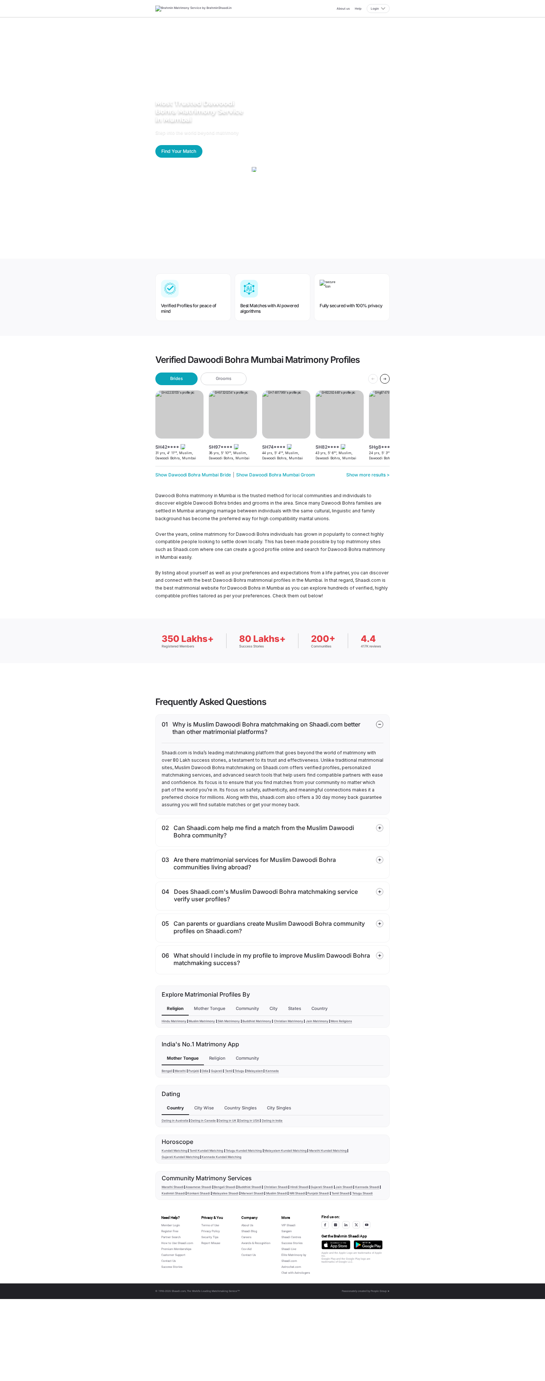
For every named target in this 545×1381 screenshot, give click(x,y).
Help (358, 8)
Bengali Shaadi (224, 1187)
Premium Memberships (176, 1249)
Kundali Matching (174, 1150)
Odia (205, 1071)
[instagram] (335, 1225)
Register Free (169, 1231)
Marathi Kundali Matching (328, 1150)
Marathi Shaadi (173, 1187)
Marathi (180, 1071)
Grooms (223, 378)
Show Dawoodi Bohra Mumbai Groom (275, 475)
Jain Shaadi (344, 1187)
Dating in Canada (203, 1120)
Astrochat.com (291, 1267)
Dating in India (272, 1120)
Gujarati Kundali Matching (180, 1157)
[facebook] (325, 1225)
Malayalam (255, 1071)
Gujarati (216, 1071)
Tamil (228, 1071)
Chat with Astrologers (295, 1273)
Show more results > (368, 475)
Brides (176, 378)
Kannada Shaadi (367, 1187)
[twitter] (356, 1225)
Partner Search (171, 1237)
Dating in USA (249, 1120)
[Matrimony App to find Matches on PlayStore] (368, 1244)
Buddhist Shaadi (249, 1187)
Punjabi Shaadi (318, 1193)
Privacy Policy (210, 1231)
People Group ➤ (380, 1291)
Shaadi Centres (291, 1237)
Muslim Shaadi (276, 1193)
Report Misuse (210, 1243)
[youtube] (366, 1225)
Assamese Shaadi (198, 1187)
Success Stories (171, 1267)
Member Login (170, 1225)
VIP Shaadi (288, 1225)
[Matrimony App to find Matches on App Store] (335, 1244)
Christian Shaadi (276, 1187)
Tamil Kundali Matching (206, 1150)
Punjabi (193, 1071)
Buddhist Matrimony (256, 1021)
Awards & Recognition (255, 1243)
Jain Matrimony (317, 1021)
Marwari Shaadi (252, 1193)
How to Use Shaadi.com (177, 1243)
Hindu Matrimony (174, 1021)
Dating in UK (227, 1120)
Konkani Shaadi (198, 1193)
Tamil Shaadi (340, 1193)
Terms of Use (210, 1225)
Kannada (272, 1071)
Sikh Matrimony (229, 1021)
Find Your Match (178, 151)
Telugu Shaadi (362, 1193)
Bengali (167, 1071)
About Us (247, 1225)
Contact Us (168, 1261)
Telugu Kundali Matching (244, 1150)
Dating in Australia (175, 1120)
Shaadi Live (288, 1249)
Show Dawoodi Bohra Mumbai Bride (193, 475)
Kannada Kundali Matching (221, 1157)
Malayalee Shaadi (225, 1193)
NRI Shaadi (297, 1193)
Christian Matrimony (288, 1021)
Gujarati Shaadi (322, 1187)
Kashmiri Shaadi (173, 1193)
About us (343, 8)
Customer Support (173, 1255)
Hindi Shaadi (299, 1187)
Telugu (239, 1071)
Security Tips (209, 1237)
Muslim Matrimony (202, 1021)
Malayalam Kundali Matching (285, 1150)
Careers (246, 1237)
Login (375, 8)
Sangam (286, 1231)
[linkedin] (346, 1225)
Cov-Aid (246, 1249)
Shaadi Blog (249, 1231)
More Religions (341, 1021)
